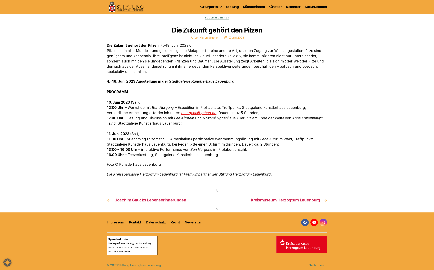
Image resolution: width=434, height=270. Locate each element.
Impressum (115, 222)
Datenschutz (156, 222)
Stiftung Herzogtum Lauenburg (139, 265)
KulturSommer (316, 7)
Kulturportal (209, 7)
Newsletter (193, 222)
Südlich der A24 (217, 17)
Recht (175, 222)
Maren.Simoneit (209, 37)
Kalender (293, 7)
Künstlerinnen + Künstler (262, 7)
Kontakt (135, 222)
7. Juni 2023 (236, 37)
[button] (7, 262)
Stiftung (232, 7)
